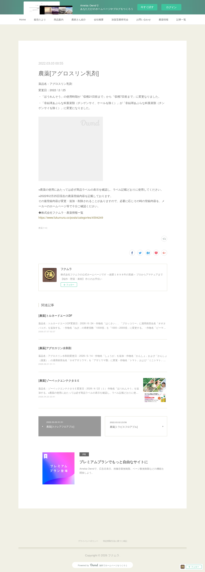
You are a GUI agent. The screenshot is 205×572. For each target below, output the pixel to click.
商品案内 (58, 19)
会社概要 (99, 19)
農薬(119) (42, 227)
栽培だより (40, 19)
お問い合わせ (143, 19)
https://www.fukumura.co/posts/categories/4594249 (70, 217)
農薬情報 (163, 19)
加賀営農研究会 (120, 19)
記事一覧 (181, 19)
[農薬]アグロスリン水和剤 (54, 348)
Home (22, 19)
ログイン (171, 7)
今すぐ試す (147, 7)
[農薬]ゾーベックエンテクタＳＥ (59, 380)
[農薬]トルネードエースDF (55, 315)
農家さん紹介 (78, 19)
